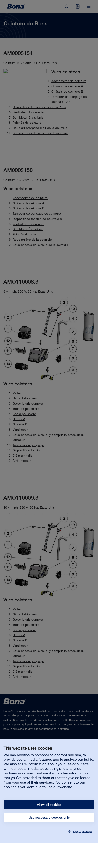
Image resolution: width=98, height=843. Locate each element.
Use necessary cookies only (49, 817)
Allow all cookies (49, 805)
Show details (82, 832)
